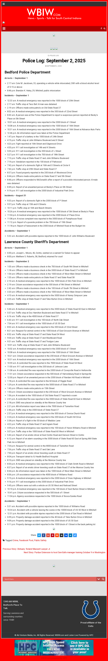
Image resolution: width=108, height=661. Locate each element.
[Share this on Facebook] (43, 535)
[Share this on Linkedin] (70, 535)
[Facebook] (101, 28)
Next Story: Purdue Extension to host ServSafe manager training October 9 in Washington (64, 552)
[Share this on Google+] (48, 535)
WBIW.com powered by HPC (54, 658)
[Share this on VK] (61, 535)
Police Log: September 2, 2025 (54, 61)
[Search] (104, 28)
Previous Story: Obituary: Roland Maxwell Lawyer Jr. (26, 549)
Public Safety (40, 540)
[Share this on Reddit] (57, 535)
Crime (15, 540)
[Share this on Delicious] (75, 535)
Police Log (54, 56)
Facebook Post (26, 540)
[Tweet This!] (39, 535)
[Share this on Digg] (66, 535)
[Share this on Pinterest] (52, 535)
